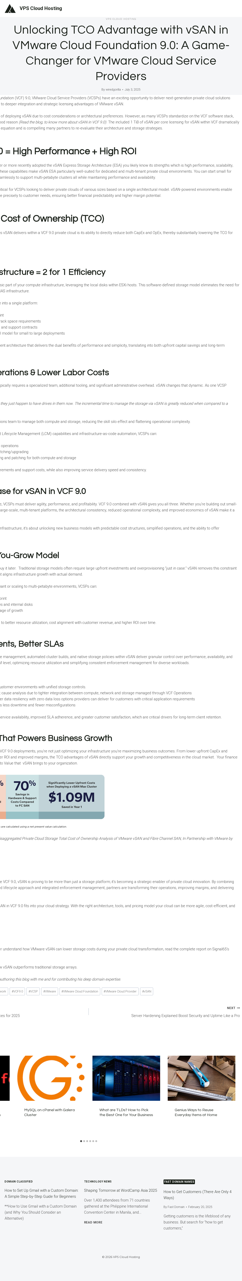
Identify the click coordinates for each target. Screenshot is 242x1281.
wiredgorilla (113, 89)
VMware (49, 991)
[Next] (230, 1097)
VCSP (33, 991)
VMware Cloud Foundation (79, 991)
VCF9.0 (17, 991)
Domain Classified (19, 1181)
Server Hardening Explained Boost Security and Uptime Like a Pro (185, 1012)
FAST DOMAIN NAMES (179, 1181)
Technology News (98, 1181)
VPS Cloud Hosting (121, 19)
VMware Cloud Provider (120, 991)
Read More (93, 1222)
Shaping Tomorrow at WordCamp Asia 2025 (120, 1190)
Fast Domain (176, 1207)
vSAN (146, 991)
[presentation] (51, 1078)
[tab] (81, 1141)
